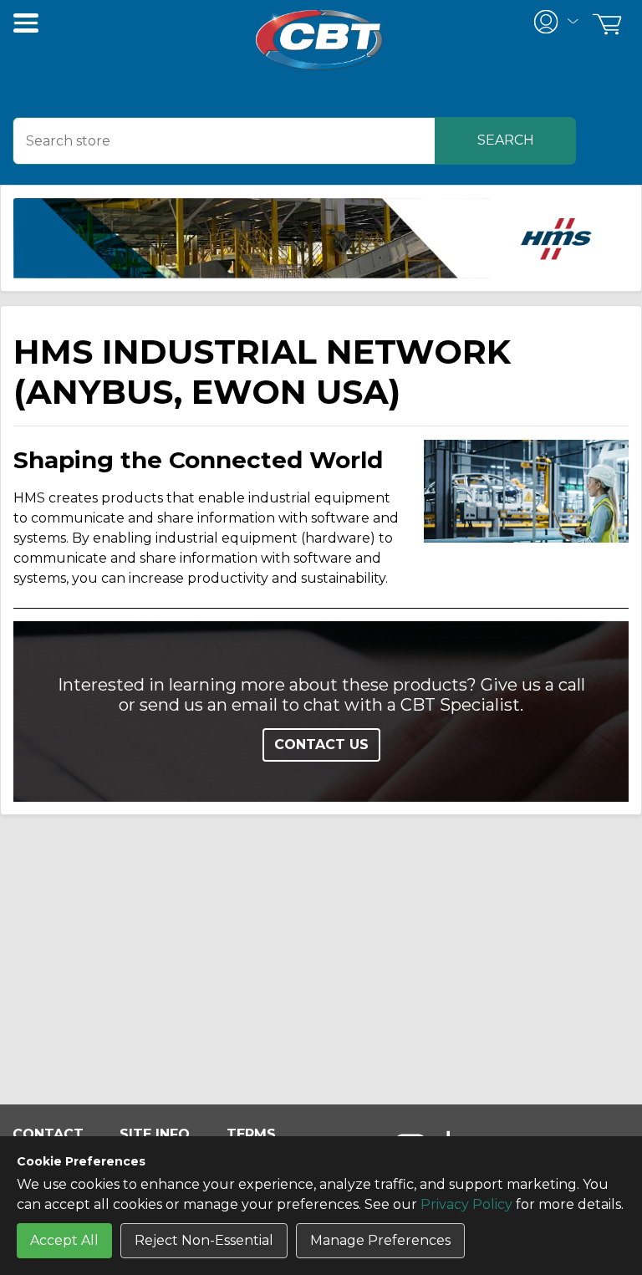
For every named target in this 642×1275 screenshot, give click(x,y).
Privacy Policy (466, 1204)
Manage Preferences (380, 1240)
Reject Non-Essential (204, 1240)
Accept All (64, 1240)
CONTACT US (321, 744)
